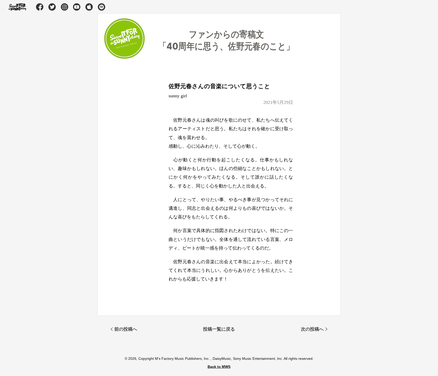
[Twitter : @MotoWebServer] (52, 7)
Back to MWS (219, 367)
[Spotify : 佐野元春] (102, 7)
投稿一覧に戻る (219, 329)
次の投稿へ (312, 329)
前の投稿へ (125, 329)
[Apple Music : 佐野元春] (89, 7)
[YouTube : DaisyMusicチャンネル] (77, 7)
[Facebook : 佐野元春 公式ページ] (40, 7)
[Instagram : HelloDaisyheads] (65, 7)
